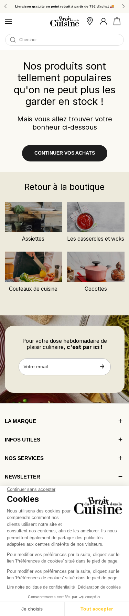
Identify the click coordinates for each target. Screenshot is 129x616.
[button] (117, 21)
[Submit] (102, 366)
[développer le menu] (8, 21)
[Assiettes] (33, 217)
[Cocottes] (96, 267)
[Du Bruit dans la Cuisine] (64, 21)
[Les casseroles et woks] (96, 217)
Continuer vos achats (64, 153)
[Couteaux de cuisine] (33, 267)
